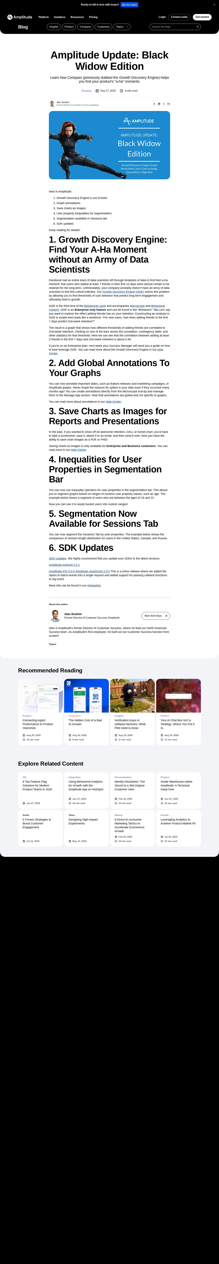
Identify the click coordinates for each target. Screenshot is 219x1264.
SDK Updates (57, 558)
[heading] (100, 4)
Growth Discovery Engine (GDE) (123, 291)
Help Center (113, 401)
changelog (94, 585)
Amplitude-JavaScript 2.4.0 (92, 571)
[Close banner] (214, 4)
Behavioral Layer (95, 306)
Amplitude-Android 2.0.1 (64, 565)
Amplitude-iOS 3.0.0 (62, 571)
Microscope (137, 306)
